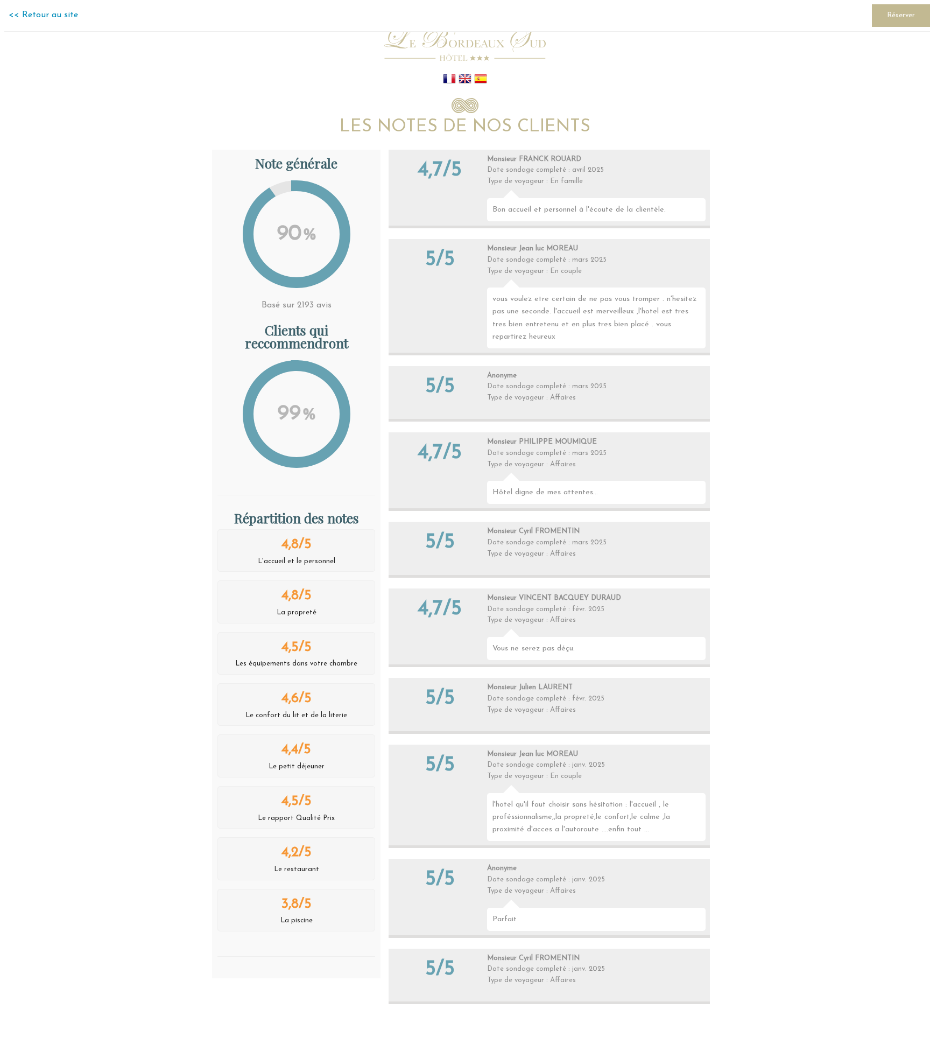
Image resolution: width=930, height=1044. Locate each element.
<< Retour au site (43, 15)
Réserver (901, 15)
